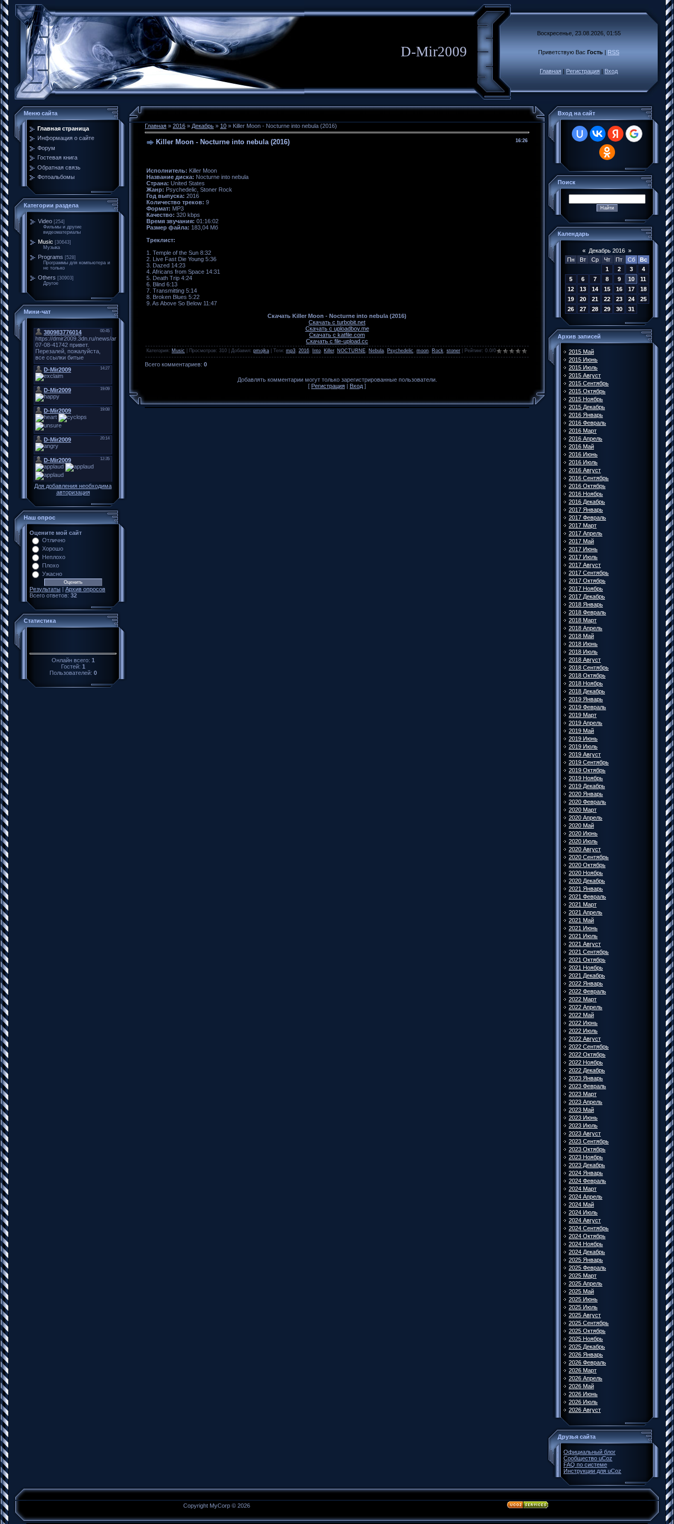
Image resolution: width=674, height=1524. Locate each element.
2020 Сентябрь (589, 857)
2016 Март (583, 430)
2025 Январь (586, 1260)
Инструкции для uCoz (592, 1471)
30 (619, 309)
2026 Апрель (585, 1378)
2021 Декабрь (587, 975)
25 (643, 299)
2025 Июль (583, 1307)
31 (631, 309)
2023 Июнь (583, 1117)
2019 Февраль (587, 707)
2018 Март (583, 620)
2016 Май (581, 446)
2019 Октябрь (587, 770)
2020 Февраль (587, 802)
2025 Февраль (587, 1267)
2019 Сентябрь (589, 762)
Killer (329, 350)
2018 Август (585, 659)
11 (643, 279)
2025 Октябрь (587, 1331)
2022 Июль (583, 1031)
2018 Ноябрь (586, 683)
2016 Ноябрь (586, 494)
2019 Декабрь (587, 786)
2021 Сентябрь (589, 952)
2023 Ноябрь (586, 1157)
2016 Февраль (587, 423)
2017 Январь (586, 509)
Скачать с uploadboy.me (337, 328)
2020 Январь (586, 794)
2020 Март (583, 809)
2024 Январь (586, 1173)
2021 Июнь (583, 928)
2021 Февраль (587, 896)
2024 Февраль (587, 1181)
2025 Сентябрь (589, 1323)
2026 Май (581, 1386)
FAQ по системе (585, 1464)
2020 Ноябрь (586, 873)
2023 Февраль (587, 1086)
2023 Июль (583, 1125)
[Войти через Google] (634, 133)
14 (595, 289)
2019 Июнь (583, 738)
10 (223, 126)
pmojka (261, 350)
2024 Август (585, 1220)
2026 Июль (583, 1402)
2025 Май (581, 1291)
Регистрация (583, 71)
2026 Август (585, 1410)
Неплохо (53, 557)
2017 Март (583, 525)
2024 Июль (583, 1212)
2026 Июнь (583, 1394)
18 (643, 289)
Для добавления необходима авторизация (73, 489)
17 (631, 289)
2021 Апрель (585, 912)
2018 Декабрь (587, 691)
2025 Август (585, 1315)
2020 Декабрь (587, 881)
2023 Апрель (585, 1102)
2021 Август (585, 944)
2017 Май (581, 541)
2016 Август (585, 470)
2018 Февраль (587, 612)
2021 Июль (583, 936)
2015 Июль (583, 367)
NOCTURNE (351, 350)
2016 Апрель (585, 438)
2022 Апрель (585, 1007)
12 (571, 289)
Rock (437, 350)
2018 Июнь (583, 644)
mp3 (290, 350)
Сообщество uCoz (587, 1458)
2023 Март (583, 1094)
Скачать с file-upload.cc (337, 341)
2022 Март (583, 999)
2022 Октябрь (587, 1054)
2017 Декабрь (587, 596)
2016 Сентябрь (589, 478)
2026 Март (583, 1370)
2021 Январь (586, 888)
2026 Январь (586, 1354)
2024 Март (583, 1189)
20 (583, 299)
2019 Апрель (585, 723)
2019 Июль (583, 746)
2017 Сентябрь (589, 573)
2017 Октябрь (587, 580)
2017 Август (585, 565)
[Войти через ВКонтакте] (598, 134)
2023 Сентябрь (589, 1141)
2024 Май (581, 1204)
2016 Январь (586, 415)
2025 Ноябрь (586, 1339)
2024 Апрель (585, 1196)
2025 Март (583, 1275)
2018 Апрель (585, 628)
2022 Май (581, 1015)
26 (571, 309)
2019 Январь (586, 699)
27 (583, 309)
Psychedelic (400, 350)
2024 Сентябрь (589, 1228)
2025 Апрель (585, 1283)
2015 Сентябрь (589, 383)
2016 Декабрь (587, 502)
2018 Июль (583, 652)
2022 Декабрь (587, 1070)
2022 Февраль (587, 991)
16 (619, 289)
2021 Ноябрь (586, 967)
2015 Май (581, 351)
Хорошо (52, 548)
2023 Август (585, 1133)
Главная (550, 71)
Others (47, 277)
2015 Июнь (583, 359)
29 (607, 309)
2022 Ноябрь (586, 1062)
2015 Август (585, 375)
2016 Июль (583, 462)
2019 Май (581, 731)
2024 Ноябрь (586, 1244)
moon (423, 350)
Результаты (45, 589)
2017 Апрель (585, 533)
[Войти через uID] (580, 134)
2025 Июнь (583, 1299)
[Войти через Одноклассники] (607, 152)
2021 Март (583, 904)
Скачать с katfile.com (337, 335)
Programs (50, 257)
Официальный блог (589, 1452)
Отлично (53, 540)
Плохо (50, 565)
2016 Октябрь (587, 486)
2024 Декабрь (587, 1252)
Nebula (376, 350)
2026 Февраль (587, 1362)
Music (45, 241)
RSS (613, 52)
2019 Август (585, 754)
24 (631, 299)
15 (607, 289)
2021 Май (581, 920)
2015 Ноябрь (586, 399)
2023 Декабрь (587, 1165)
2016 (179, 126)
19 (571, 299)
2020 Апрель (585, 817)
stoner (453, 350)
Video (45, 221)
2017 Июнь (583, 549)
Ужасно (52, 574)
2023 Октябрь (587, 1149)
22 (607, 299)
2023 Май (581, 1110)
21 (595, 299)
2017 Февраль (587, 517)
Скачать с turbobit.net (337, 322)
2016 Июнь (583, 454)
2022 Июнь (583, 1023)
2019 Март (583, 715)
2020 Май (581, 825)
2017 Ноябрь (586, 588)
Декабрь (203, 126)
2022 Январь (586, 983)
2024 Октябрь (587, 1236)
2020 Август (585, 849)
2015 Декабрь (587, 407)
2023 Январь (586, 1078)
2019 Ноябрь (586, 778)
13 (583, 289)
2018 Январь (586, 604)
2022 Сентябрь (589, 1046)
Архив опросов (85, 589)
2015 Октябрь (587, 391)
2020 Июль (583, 841)
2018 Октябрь (587, 675)
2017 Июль (583, 557)
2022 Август (585, 1038)
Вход (611, 71)
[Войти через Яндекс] (615, 134)
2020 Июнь (583, 833)
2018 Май (581, 636)
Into (316, 350)
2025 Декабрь (587, 1346)
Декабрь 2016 (607, 250)
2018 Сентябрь (589, 667)
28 (595, 309)
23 (619, 299)
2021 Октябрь (587, 960)
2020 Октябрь (587, 865)
